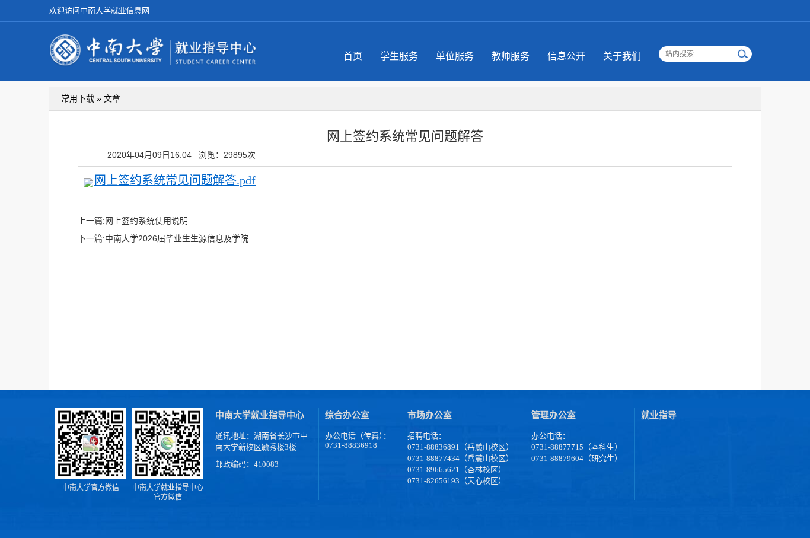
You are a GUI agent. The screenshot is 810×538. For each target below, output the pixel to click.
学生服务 (399, 56)
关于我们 (622, 56)
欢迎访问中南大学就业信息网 (99, 10)
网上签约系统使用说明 (146, 220)
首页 (352, 56)
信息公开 (566, 56)
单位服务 (455, 56)
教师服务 (511, 56)
